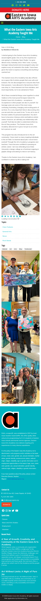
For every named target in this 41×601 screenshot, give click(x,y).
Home (18, 37)
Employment (6, 526)
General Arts (7, 231)
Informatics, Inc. (22, 598)
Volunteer (5, 529)
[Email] (20, 216)
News (4, 236)
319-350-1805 (21, 2)
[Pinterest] (14, 216)
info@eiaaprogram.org (11, 500)
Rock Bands (6, 241)
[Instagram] (16, 5)
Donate (6, 505)
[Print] (17, 216)
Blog (23, 37)
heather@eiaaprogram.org (15, 479)
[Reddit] (11, 216)
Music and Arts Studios (10, 523)
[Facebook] (13, 5)
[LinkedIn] (20, 5)
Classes (4, 519)
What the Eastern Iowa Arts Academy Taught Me (21, 39)
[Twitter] (24, 5)
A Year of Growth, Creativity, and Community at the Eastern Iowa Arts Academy (19, 542)
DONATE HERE (20, 9)
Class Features (7, 227)
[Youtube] (28, 5)
